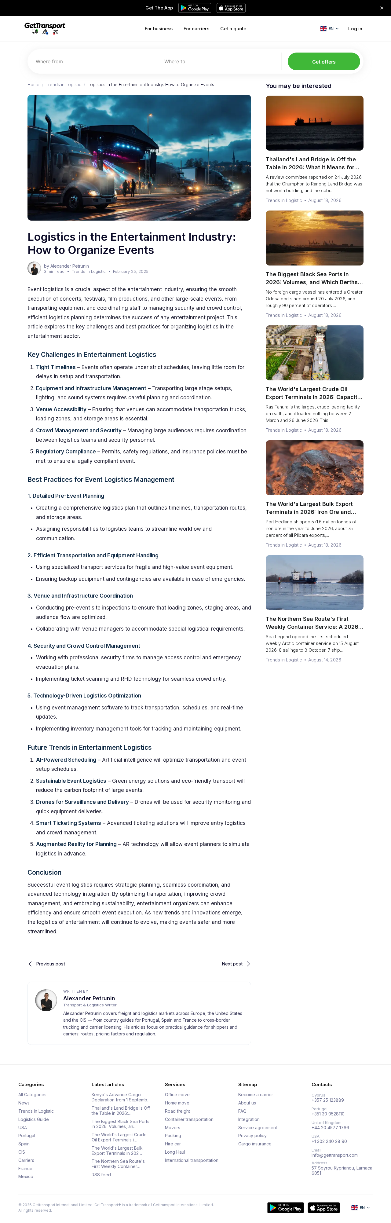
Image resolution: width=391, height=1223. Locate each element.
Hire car (173, 1143)
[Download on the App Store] (324, 1207)
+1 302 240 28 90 (329, 1141)
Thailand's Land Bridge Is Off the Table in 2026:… (121, 1111)
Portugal (26, 1135)
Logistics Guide (33, 1119)
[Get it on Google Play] (285, 1207)
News (24, 1102)
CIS (21, 1152)
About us (247, 1102)
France (25, 1168)
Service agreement (257, 1127)
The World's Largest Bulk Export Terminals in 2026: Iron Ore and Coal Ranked (309, 512)
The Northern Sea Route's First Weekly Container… (118, 1164)
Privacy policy (252, 1135)
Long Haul (175, 1152)
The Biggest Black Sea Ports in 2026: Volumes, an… (120, 1124)
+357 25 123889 (328, 1100)
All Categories (32, 1094)
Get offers (324, 62)
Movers (172, 1127)
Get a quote (233, 28)
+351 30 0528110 (328, 1113)
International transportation (191, 1160)
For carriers (196, 28)
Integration (249, 1119)
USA (22, 1127)
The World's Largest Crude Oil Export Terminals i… (119, 1137)
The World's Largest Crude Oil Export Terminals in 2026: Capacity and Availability (313, 397)
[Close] (382, 8)
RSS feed (101, 1174)
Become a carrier (255, 1094)
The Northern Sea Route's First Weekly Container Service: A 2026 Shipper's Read (312, 627)
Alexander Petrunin (89, 998)
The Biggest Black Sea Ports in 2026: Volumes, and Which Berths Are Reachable (312, 282)
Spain (24, 1143)
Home (33, 84)
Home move (177, 1102)
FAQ (242, 1111)
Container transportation (189, 1119)
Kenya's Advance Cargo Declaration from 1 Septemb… (121, 1097)
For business (159, 28)
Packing (173, 1135)
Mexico (25, 1176)
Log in (355, 28)
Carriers (26, 1160)
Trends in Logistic (63, 84)
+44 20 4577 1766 (330, 1127)
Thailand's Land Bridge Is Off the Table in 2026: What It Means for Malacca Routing (311, 167)
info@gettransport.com (335, 1155)
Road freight (177, 1111)
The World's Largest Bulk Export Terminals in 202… (117, 1151)
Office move (177, 1094)
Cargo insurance (255, 1143)
